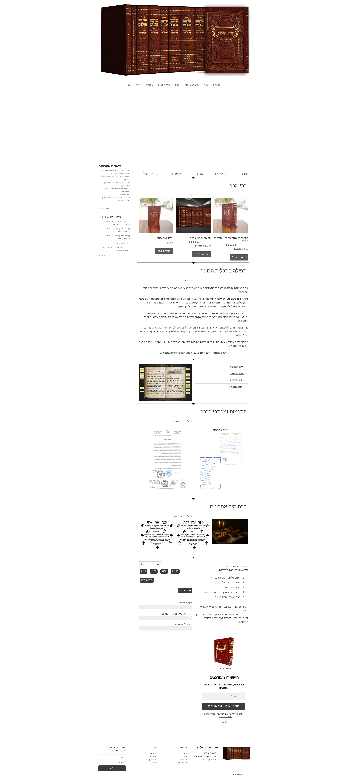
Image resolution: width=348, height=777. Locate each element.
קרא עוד (187, 280)
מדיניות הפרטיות (225, 717)
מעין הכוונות (237, 373)
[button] (221, 367)
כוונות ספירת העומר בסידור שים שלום (115, 170)
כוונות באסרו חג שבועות (120, 174)
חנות (206, 85)
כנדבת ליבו (147, 580)
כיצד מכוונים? (124, 195)
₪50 (164, 571)
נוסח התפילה (236, 387)
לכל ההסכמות (183, 421)
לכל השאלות (104, 208)
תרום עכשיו (185, 590)
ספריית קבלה (164, 85)
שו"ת (177, 85)
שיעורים (176, 173)
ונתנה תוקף (125, 186)
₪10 (143, 571)
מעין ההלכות (237, 367)
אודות (138, 85)
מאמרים (216, 85)
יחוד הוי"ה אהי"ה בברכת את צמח (116, 198)
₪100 (175, 571)
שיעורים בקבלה (191, 85)
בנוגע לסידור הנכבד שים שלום (118, 189)
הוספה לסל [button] (238, 257)
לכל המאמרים (183, 516)
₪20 (153, 571)
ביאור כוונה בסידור (123, 201)
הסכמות (149, 85)
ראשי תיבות (125, 192)
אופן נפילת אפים (123, 243)
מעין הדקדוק (237, 380)
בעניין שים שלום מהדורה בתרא (117, 183)
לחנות (188, 195)
